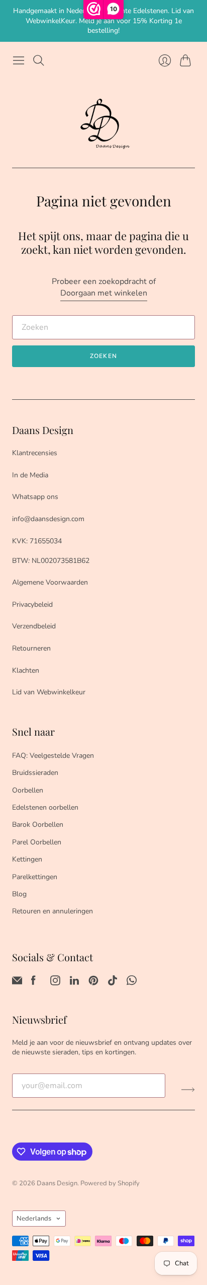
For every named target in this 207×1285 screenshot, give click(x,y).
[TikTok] (113, 982)
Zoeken (103, 356)
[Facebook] (33, 982)
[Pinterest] (93, 982)
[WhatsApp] (132, 982)
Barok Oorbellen (37, 824)
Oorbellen (27, 790)
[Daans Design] (103, 124)
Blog (19, 894)
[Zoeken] (38, 60)
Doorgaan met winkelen (103, 293)
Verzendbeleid (34, 626)
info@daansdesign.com (48, 519)
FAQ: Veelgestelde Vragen (53, 755)
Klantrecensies (34, 453)
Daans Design (57, 1183)
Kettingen (27, 859)
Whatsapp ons (35, 497)
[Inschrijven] (188, 1089)
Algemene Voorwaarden (50, 582)
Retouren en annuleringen (52, 911)
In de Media (30, 475)
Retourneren (31, 648)
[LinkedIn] (74, 982)
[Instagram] (55, 982)
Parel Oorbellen (36, 842)
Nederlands (34, 1218)
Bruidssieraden (35, 772)
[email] (17, 982)
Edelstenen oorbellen (45, 807)
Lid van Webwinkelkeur (48, 692)
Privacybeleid (32, 604)
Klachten (25, 670)
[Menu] (18, 60)
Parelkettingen (34, 877)
